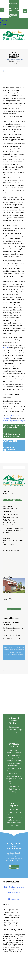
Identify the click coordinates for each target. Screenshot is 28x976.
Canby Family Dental (14, 44)
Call (1, 28)
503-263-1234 (11, 441)
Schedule (3, 24)
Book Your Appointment (14, 9)
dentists (6, 348)
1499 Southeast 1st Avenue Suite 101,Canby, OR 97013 (14, 889)
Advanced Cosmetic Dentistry (11, 623)
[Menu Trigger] (25, 11)
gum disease (13, 279)
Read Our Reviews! (14, 609)
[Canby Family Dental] (14, 35)
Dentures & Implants (11, 635)
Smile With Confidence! (11, 639)
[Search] (14, 468)
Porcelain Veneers (14, 745)
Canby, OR (14, 4)
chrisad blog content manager (13, 421)
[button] (2, 10)
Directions (4, 21)
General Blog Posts (17, 43)
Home (7, 60)
